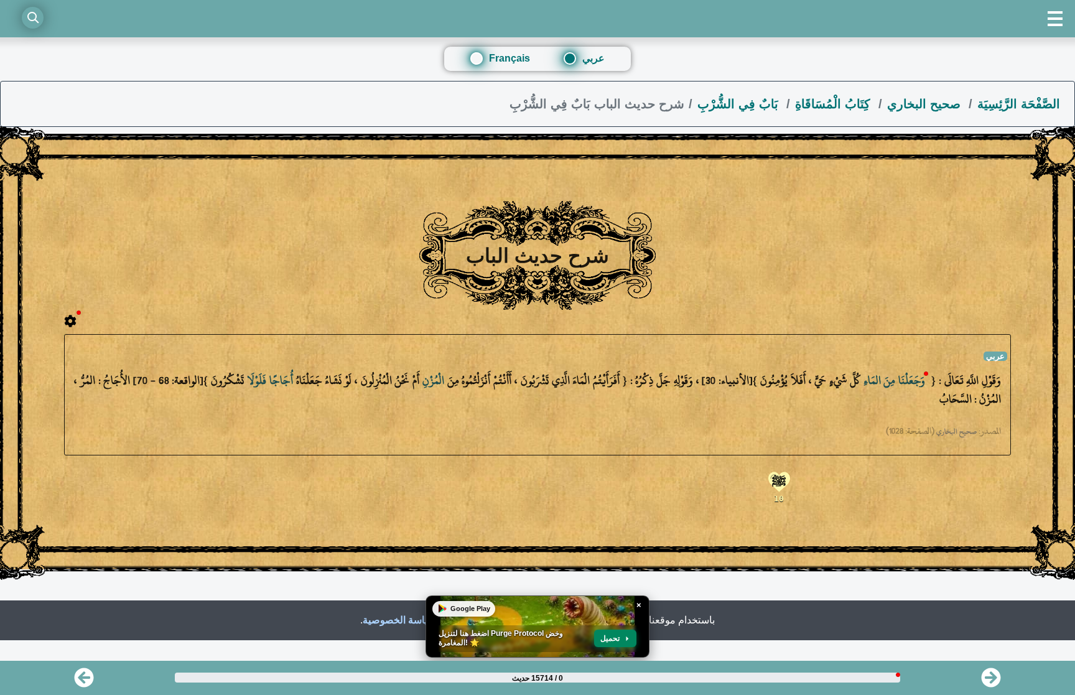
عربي (593, 58)
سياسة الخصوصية (399, 620)
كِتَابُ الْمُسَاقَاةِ (834, 104)
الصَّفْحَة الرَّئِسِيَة (1018, 104)
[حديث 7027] (84, 681)
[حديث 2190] (991, 681)
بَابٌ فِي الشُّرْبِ (739, 104)
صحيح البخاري (925, 104)
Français (509, 58)
